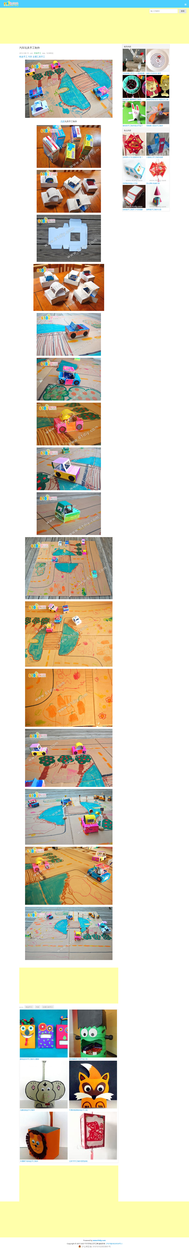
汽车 (30, 56)
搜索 (182, 11)
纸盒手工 (23, 56)
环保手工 (37, 53)
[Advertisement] (77, 31)
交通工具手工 (39, 56)
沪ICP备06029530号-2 (114, 1243)
